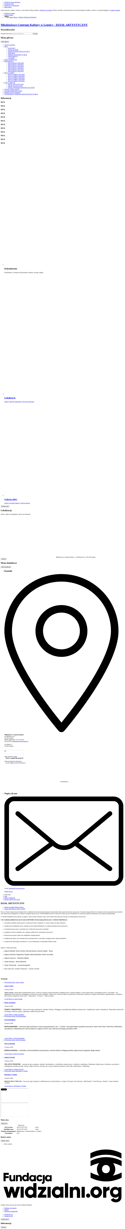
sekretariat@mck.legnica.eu (20, 741)
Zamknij (112, 10)
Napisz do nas (8, 891)
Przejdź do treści (9, 4)
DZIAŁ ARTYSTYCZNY (12, 899)
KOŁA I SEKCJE (9, 898)
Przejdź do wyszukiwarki (11, 5)
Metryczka (4, 1123)
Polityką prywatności (46, 10)
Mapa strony (8, 7)
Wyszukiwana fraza (6, 33)
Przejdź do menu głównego (12, 2)
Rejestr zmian (5, 1140)
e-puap (15, 756)
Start (5, 896)
